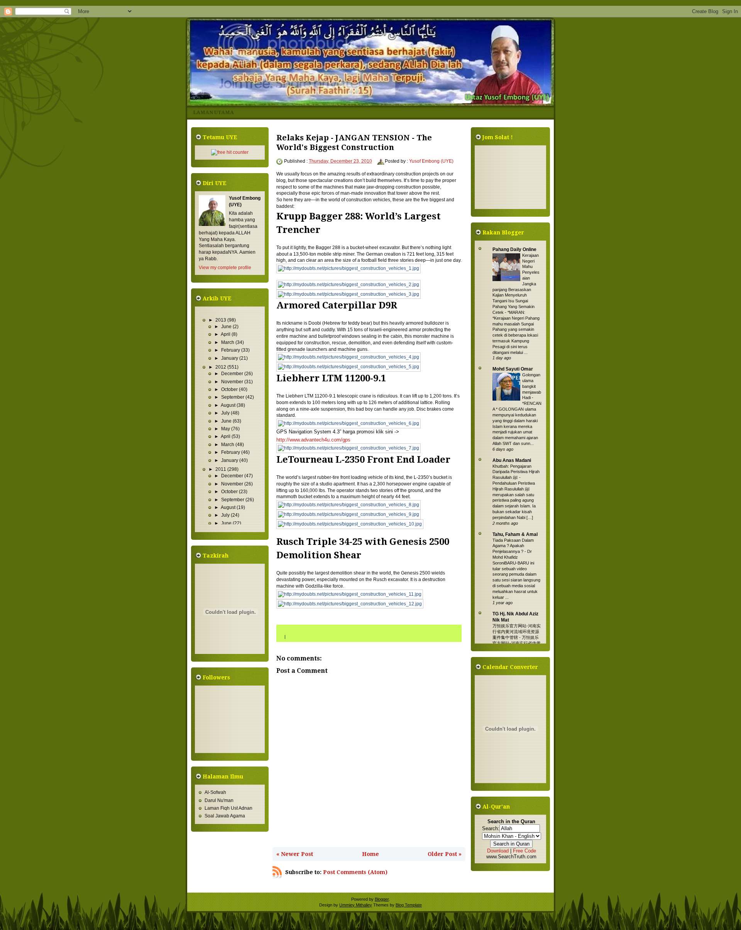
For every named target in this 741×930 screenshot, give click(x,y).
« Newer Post (294, 854)
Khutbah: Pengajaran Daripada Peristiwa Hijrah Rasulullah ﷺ (516, 472)
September (233, 397)
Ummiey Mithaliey (355, 905)
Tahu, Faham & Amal (515, 534)
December (232, 373)
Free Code (524, 851)
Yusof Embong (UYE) (431, 161)
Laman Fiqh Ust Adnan (228, 808)
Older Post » (445, 854)
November (232, 381)
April (226, 334)
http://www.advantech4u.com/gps (313, 440)
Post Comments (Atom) (355, 872)
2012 (221, 367)
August (229, 405)
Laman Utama (213, 112)
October (230, 389)
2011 (221, 469)
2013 (221, 320)
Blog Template (409, 905)
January (230, 358)
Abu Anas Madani (511, 460)
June (227, 326)
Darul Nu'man (219, 800)
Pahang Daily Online (514, 249)
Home (370, 854)
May (226, 428)
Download (498, 851)
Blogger (382, 899)
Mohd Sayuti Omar (512, 369)
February (231, 350)
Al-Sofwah (215, 792)
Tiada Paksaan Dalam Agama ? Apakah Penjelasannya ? (513, 546)
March (228, 342)
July (226, 413)
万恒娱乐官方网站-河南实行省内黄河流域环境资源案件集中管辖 (516, 631)
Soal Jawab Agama (225, 816)
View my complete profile (225, 267)
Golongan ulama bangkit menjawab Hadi (531, 386)
